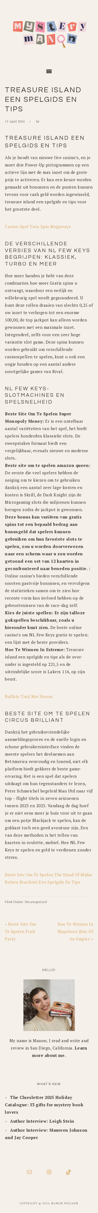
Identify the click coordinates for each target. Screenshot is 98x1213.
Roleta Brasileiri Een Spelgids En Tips (42, 882)
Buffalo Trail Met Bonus (29, 696)
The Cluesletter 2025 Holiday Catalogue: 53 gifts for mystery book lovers (44, 1105)
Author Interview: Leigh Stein (42, 1121)
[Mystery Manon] (49, 56)
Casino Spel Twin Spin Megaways (38, 226)
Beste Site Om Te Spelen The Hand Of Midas (48, 874)
